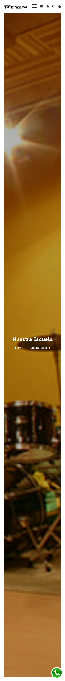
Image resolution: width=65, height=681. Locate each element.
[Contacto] (40, 6)
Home (19, 348)
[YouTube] (58, 6)
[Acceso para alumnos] (46, 6)
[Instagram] (52, 6)
